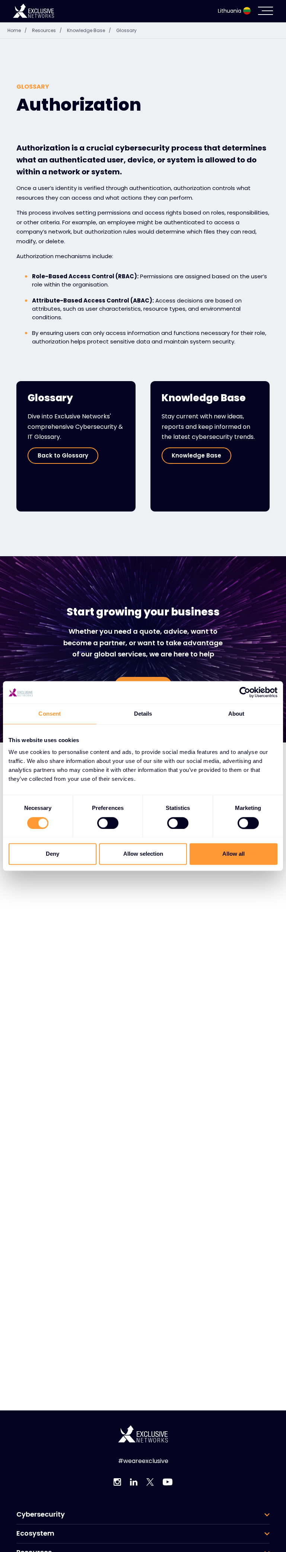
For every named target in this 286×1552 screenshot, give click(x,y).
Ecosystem (35, 1533)
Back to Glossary (63, 455)
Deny (52, 854)
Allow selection (143, 854)
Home (17, 30)
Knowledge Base (89, 30)
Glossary (126, 30)
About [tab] (236, 713)
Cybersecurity (40, 1514)
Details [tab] (143, 713)
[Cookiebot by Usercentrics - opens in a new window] (244, 692)
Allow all (233, 854)
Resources (47, 30)
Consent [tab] (49, 713)
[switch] (107, 823)
